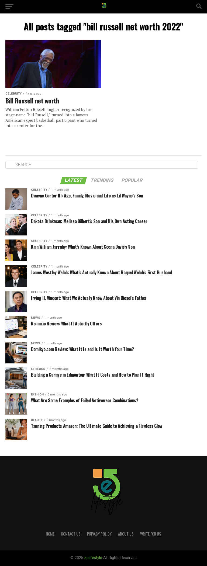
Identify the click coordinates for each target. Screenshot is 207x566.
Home (50, 534)
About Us (126, 534)
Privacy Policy (99, 534)
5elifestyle (93, 557)
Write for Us (150, 534)
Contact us (71, 534)
